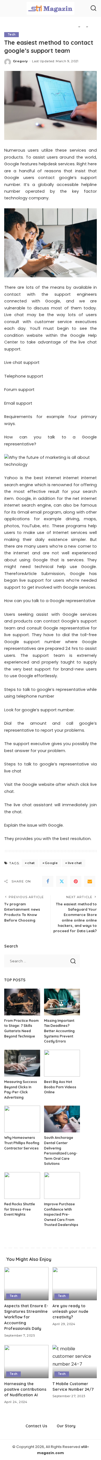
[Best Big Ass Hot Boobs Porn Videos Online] (62, 1063)
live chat (75, 863)
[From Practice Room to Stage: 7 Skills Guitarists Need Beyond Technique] (22, 1002)
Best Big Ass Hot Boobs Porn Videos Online (60, 1087)
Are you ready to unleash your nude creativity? (70, 1311)
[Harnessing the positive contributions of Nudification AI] (26, 1361)
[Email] (89, 881)
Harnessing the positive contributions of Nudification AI (25, 1389)
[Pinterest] (75, 881)
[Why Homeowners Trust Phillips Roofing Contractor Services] (22, 1119)
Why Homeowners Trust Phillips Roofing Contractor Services (21, 1142)
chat (31, 863)
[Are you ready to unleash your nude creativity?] (74, 1283)
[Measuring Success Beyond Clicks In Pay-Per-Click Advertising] (22, 1063)
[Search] (93, 8)
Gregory (20, 61)
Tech (11, 34)
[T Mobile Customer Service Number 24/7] (74, 1361)
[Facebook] (47, 881)
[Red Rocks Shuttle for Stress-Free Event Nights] (22, 1185)
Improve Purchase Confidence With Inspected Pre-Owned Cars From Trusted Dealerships (61, 1214)
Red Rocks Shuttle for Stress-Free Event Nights (19, 1209)
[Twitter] (61, 881)
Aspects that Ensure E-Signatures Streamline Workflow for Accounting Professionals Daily (26, 1317)
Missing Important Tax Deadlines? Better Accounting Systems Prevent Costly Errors (59, 1030)
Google (51, 863)
